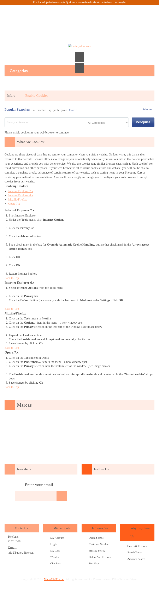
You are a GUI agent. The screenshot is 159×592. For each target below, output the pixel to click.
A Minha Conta (57, 17)
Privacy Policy (97, 550)
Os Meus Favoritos (68, 17)
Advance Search (136, 558)
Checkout (55, 563)
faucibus (41, 110)
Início (11, 96)
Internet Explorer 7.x (20, 191)
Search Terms (134, 552)
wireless (118, 496)
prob (56, 110)
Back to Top (12, 278)
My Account (57, 537)
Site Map (94, 563)
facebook (88, 485)
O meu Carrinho (79, 17)
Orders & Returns (137, 546)
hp (49, 110)
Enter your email (39, 484)
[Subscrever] (62, 496)
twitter (112, 485)
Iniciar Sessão (102, 17)
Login (53, 544)
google (100, 485)
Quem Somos (96, 537)
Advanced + (148, 109)
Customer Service (98, 544)
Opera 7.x (14, 203)
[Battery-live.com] (79, 46)
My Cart (55, 550)
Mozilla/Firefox (17, 199)
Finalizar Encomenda (91, 17)
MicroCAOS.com (54, 579)
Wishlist (54, 557)
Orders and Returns (100, 557)
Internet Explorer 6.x (20, 195)
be (147, 485)
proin (64, 110)
